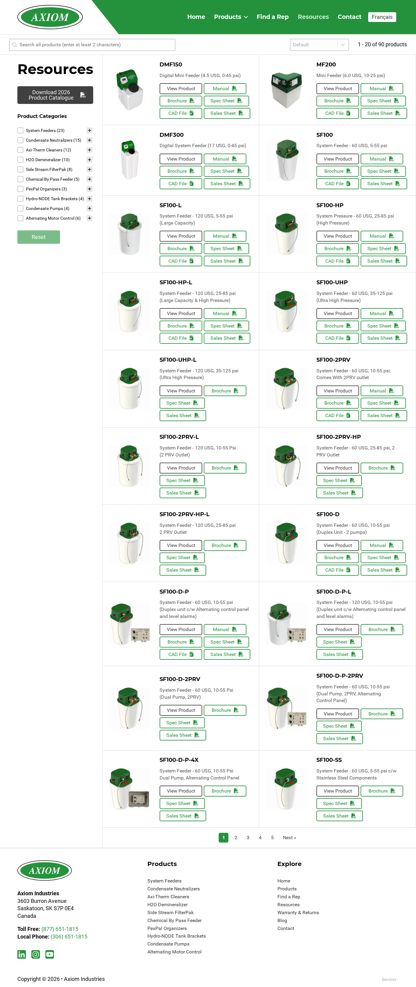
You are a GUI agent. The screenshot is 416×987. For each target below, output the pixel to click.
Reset (39, 237)
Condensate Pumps (168, 944)
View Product (181, 88)
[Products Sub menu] (246, 17)
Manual (221, 88)
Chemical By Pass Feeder (174, 920)
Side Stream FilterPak (170, 912)
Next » (289, 837)
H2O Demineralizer (167, 904)
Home (196, 16)
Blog (282, 920)
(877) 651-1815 (59, 929)
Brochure (177, 101)
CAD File (177, 113)
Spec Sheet (222, 101)
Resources (313, 16)
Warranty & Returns (298, 912)
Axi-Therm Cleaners (168, 897)
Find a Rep (273, 16)
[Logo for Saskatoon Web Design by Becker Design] (390, 979)
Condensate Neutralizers (173, 889)
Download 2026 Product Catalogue (51, 95)
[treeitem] (55, 130)
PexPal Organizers (167, 928)
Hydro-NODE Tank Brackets (176, 936)
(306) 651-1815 (69, 936)
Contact (349, 16)
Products (227, 16)
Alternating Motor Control (174, 952)
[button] (55, 130)
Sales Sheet (223, 113)
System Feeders (164, 881)
